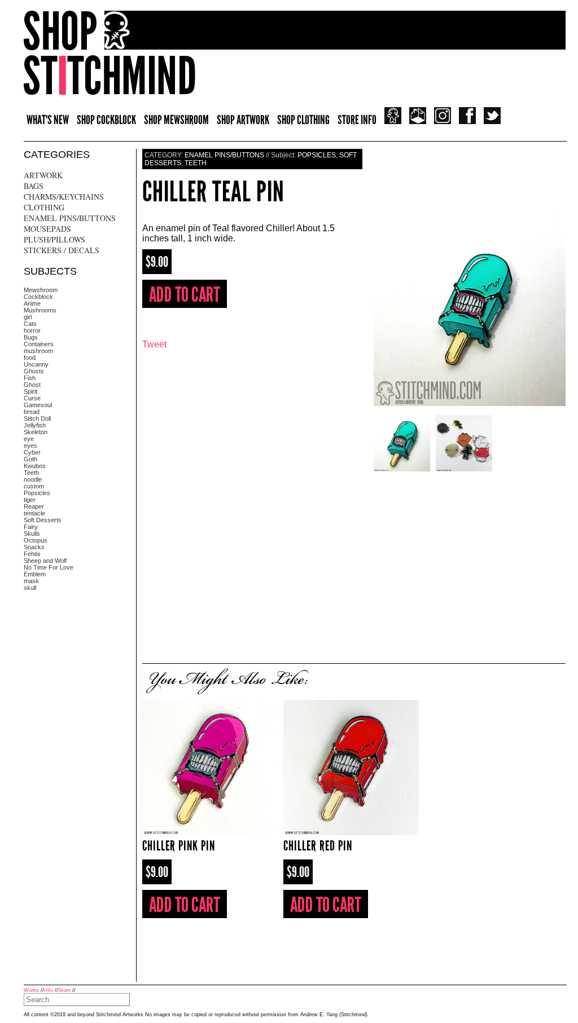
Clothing (44, 207)
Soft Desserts (43, 520)
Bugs (31, 337)
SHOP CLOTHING (303, 119)
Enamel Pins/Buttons (70, 218)
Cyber (32, 452)
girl (28, 317)
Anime (32, 303)
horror (32, 330)
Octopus (35, 540)
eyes (30, 445)
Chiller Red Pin (317, 845)
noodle (33, 479)
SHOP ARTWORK (243, 119)
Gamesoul (38, 405)
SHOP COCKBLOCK (106, 119)
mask (31, 580)
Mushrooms (40, 310)
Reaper (34, 506)
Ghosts (34, 371)
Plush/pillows (54, 239)
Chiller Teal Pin (213, 191)
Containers (39, 344)
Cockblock (38, 296)
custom (34, 486)
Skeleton (35, 432)
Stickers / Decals (61, 250)
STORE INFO (357, 119)
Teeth (31, 472)
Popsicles (37, 493)
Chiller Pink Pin (178, 845)
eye (29, 438)
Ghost (32, 384)
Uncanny (36, 364)
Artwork (43, 175)
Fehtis (32, 553)
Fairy (31, 526)
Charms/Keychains (64, 196)
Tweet (154, 344)
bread (32, 411)
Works (31, 990)
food (30, 357)
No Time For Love (48, 567)
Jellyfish (35, 425)
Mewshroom (41, 289)
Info (48, 990)
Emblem (35, 574)
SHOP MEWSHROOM (176, 119)
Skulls (32, 533)
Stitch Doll (37, 418)
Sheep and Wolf (45, 560)
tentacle (34, 513)
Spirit (30, 391)
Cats (30, 323)
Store (64, 990)
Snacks (34, 547)
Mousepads (47, 228)
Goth (30, 459)
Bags (33, 185)
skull (30, 587)
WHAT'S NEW (48, 119)
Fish (30, 377)
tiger (30, 499)
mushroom (38, 350)
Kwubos (35, 465)
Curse (32, 398)
